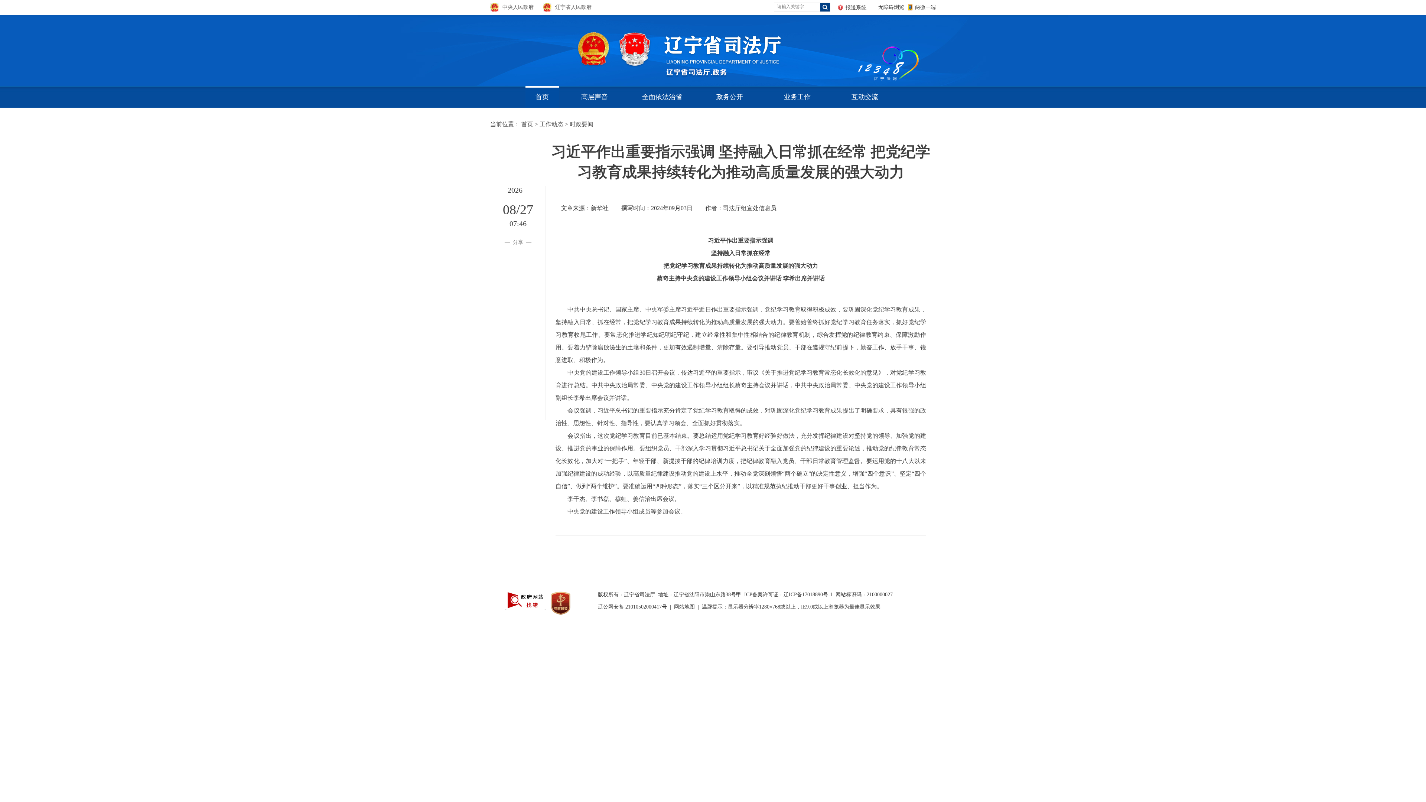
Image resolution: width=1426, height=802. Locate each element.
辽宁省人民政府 (573, 7)
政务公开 (729, 97)
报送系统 (856, 7)
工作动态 (551, 124)
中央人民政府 (518, 7)
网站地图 (684, 607)
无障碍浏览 (891, 7)
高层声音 (594, 97)
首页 (542, 97)
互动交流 (865, 97)
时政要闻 (581, 124)
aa (856, 48)
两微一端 (925, 7)
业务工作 (797, 97)
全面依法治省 (662, 97)
